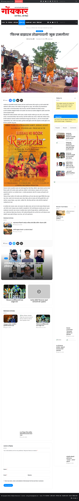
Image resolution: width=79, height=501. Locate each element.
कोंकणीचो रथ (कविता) (59, 217)
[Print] (21, 100)
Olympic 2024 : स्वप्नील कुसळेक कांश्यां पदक (10, 324)
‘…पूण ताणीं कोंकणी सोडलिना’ (70, 172)
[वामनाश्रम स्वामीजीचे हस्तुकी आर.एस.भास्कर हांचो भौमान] (60, 155)
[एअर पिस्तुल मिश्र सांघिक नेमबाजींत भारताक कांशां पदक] (27, 373)
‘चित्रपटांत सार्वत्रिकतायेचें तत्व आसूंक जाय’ (42, 324)
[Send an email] (33, 39)
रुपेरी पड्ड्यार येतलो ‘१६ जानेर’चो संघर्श (22, 229)
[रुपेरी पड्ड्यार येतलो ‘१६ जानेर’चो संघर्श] (8, 231)
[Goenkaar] (14, 11)
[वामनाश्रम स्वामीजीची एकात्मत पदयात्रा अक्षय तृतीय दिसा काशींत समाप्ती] (60, 145)
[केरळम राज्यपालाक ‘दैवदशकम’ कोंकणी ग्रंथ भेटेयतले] (70, 268)
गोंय (6, 22)
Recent (65, 128)
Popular (58, 128)
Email (5, 475)
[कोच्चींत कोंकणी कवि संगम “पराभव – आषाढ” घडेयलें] (70, 397)
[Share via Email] (17, 100)
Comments (73, 128)
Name (5, 469)
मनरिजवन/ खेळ (22, 22)
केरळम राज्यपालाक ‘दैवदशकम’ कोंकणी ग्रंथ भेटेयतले (69, 331)
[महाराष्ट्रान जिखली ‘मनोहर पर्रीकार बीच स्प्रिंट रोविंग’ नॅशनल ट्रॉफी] (8, 225)
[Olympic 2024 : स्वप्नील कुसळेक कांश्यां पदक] (11, 319)
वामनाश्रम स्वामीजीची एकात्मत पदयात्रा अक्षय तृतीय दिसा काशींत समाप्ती (70, 146)
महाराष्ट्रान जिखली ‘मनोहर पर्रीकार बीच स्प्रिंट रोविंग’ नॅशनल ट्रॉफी (29, 222)
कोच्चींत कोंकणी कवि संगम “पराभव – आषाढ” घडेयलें (70, 459)
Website (30, 475)
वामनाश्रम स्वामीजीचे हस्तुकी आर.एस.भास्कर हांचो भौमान (70, 155)
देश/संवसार (10, 22)
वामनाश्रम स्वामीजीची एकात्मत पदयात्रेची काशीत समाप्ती (70, 136)
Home (3, 22)
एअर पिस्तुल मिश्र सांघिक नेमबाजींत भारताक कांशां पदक (26, 433)
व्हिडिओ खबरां (39, 22)
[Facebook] (10, 100)
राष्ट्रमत (34, 22)
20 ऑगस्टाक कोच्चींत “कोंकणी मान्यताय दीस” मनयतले (60, 348)
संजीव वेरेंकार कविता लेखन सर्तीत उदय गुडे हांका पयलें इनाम (70, 165)
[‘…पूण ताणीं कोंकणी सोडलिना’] (60, 173)
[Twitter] (14, 100)
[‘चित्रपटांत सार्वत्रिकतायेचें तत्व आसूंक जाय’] (43, 319)
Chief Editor (30, 39)
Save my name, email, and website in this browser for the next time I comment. (24, 480)
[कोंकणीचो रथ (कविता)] (60, 213)
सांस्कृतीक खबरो (29, 22)
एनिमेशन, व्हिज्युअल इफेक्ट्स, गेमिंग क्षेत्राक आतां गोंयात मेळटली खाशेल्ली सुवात (15, 267)
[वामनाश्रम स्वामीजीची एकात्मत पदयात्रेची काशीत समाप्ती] (60, 136)
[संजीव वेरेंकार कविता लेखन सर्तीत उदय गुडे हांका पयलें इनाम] (60, 164)
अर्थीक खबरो (15, 22)
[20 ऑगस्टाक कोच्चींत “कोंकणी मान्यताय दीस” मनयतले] (60, 341)
